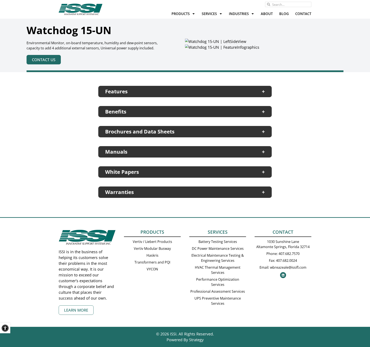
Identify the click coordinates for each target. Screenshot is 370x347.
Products (181, 13)
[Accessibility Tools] (5, 328)
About (267, 13)
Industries (239, 13)
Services (209, 13)
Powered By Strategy (185, 339)
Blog (284, 13)
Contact (303, 13)
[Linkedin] (283, 275)
